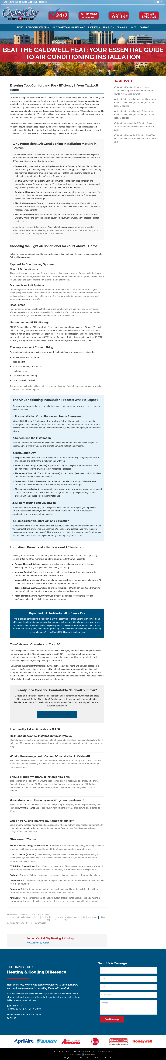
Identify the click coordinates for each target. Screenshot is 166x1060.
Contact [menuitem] (144, 27)
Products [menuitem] (93, 27)
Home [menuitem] (20, 27)
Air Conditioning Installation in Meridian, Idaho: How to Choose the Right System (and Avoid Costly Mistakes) (134, 102)
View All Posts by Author (37, 943)
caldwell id (47, 917)
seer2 (65, 920)
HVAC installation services (59, 227)
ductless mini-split (90, 917)
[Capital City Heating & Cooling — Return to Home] (21, 14)
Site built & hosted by (83, 1054)
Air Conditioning (21, 914)
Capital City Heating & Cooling (76, 1051)
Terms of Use (108, 1058)
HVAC (47, 914)
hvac (56, 920)
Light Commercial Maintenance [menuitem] (68, 27)
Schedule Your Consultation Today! (57, 714)
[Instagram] (161, 2)
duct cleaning (50, 187)
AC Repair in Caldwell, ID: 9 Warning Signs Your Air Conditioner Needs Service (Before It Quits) (133, 126)
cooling (49, 514)
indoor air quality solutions (27, 828)
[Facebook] (158, 2)
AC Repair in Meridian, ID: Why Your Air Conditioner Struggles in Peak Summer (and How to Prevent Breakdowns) (133, 90)
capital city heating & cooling (67, 917)
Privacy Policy (79, 1058)
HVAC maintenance (26, 808)
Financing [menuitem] (122, 27)
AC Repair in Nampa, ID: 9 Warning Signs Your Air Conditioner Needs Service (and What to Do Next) (134, 138)
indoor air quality (33, 591)
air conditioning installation (28, 917)
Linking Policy (67, 1058)
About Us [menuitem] (107, 27)
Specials (149, 15)
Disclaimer (57, 1058)
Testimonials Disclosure (94, 1058)
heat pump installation (40, 315)
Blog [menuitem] (133, 27)
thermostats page (52, 496)
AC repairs (74, 583)
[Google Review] (154, 2)
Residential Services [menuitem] (36, 27)
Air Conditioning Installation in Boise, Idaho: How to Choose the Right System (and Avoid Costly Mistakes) (133, 114)
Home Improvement (37, 914)
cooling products (24, 299)
